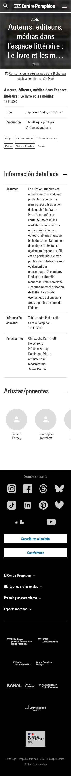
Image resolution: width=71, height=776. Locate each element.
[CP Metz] (24, 666)
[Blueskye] (59, 490)
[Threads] (43, 490)
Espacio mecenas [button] (16, 609)
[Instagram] (12, 490)
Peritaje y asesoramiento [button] (21, 598)
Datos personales (55, 758)
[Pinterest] (43, 507)
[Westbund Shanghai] (51, 689)
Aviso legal (11, 758)
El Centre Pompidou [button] (18, 575)
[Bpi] (22, 644)
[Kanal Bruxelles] (23, 689)
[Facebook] (28, 490)
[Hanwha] (35, 712)
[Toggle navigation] (64, 6)
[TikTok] (12, 507)
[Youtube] (51, 523)
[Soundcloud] (20, 523)
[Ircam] (51, 644)
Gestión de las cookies (35, 764)
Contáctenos (35, 553)
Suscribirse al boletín (35, 539)
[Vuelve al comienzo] (61, 766)
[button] (35, 174)
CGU (42, 758)
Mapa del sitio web (28, 758)
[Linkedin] (28, 507)
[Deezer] (59, 507)
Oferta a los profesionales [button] (21, 586)
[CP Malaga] (47, 666)
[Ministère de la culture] (35, 739)
